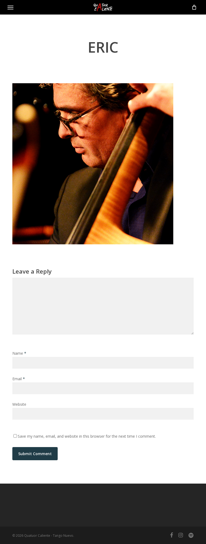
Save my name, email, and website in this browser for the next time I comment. (87, 436)
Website (19, 404)
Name (19, 353)
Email (18, 378)
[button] (10, 7)
